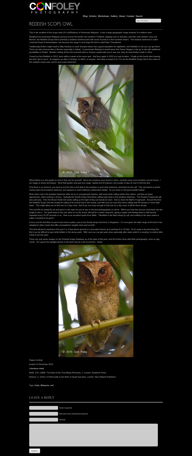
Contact (130, 16)
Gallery (114, 16)
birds (37, 385)
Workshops (103, 16)
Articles (93, 16)
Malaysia (45, 385)
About (122, 16)
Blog (85, 16)
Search (139, 16)
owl (52, 385)
